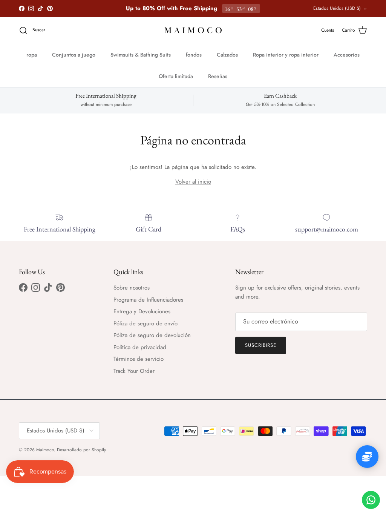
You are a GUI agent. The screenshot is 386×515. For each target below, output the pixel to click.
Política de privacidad (139, 347)
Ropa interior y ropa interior (286, 54)
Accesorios (347, 54)
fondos (194, 54)
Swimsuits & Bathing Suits (140, 54)
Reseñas (217, 76)
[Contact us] (371, 500)
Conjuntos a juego (73, 54)
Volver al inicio (193, 182)
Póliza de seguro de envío (145, 323)
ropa (31, 54)
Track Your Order (134, 371)
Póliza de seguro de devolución (152, 335)
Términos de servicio (138, 359)
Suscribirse (260, 345)
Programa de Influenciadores (148, 300)
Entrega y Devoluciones (141, 311)
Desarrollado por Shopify (81, 449)
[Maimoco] (193, 30)
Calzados (227, 54)
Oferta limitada (176, 76)
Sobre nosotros (131, 288)
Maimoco (45, 449)
